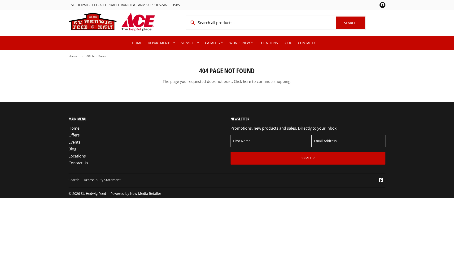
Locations (268, 43)
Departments (160, 43)
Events (74, 142)
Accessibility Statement (102, 180)
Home (137, 43)
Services (188, 43)
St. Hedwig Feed (93, 193)
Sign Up (307, 158)
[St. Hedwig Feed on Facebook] (381, 180)
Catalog (213, 43)
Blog (288, 43)
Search (354, 23)
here (247, 81)
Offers (74, 135)
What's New (240, 43)
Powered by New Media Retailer (136, 193)
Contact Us (308, 43)
